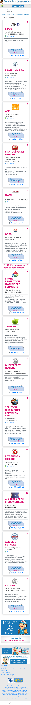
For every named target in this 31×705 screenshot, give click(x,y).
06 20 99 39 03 (17, 528)
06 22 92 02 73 (17, 352)
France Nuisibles (23, 691)
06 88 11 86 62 (17, 139)
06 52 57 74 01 (17, 185)
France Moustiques (14, 691)
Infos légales (4, 665)
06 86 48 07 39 (17, 487)
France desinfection (16, 688)
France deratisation (6, 688)
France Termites (24, 696)
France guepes (17, 690)
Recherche (23, 9)
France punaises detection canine (19, 694)
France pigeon (18, 693)
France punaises (7, 694)
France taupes (17, 696)
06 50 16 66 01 (17, 573)
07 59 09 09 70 (17, 611)
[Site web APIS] (15, 107)
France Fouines (24, 688)
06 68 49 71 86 (17, 313)
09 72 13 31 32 (17, 260)
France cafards (10, 685)
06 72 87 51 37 (17, 392)
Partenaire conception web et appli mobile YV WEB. (15, 699)
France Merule (25, 690)
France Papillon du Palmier (8, 693)
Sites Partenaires (5, 672)
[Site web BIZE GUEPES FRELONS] (15, 452)
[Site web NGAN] (15, 191)
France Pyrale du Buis (8, 696)
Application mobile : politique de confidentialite (13, 668)
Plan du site (4, 670)
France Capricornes (19, 685)
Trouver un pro (14, 9)
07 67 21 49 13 (17, 98)
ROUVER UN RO (17, 6)
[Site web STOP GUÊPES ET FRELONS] (15, 147)
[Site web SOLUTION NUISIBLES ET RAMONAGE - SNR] (15, 401)
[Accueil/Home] (2, 6)
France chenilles (22, 687)
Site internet (10, 36)
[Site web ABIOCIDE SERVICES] (15, 537)
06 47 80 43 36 (17, 444)
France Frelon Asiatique (7, 690)
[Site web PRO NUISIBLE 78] (15, 65)
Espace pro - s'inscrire (7, 667)
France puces (25, 693)
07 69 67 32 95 (17, 223)
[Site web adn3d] (15, 24)
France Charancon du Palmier (11, 687)
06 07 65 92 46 (17, 55)
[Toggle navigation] (27, 6)
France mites (6, 691)
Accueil (6, 9)
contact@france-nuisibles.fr (8, 674)
